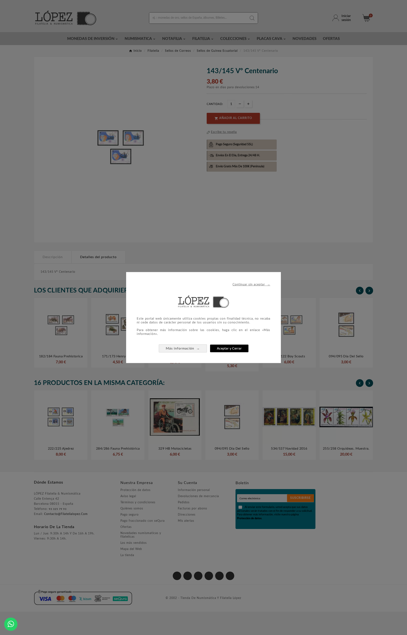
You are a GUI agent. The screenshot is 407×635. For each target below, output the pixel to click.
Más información (183, 348)
